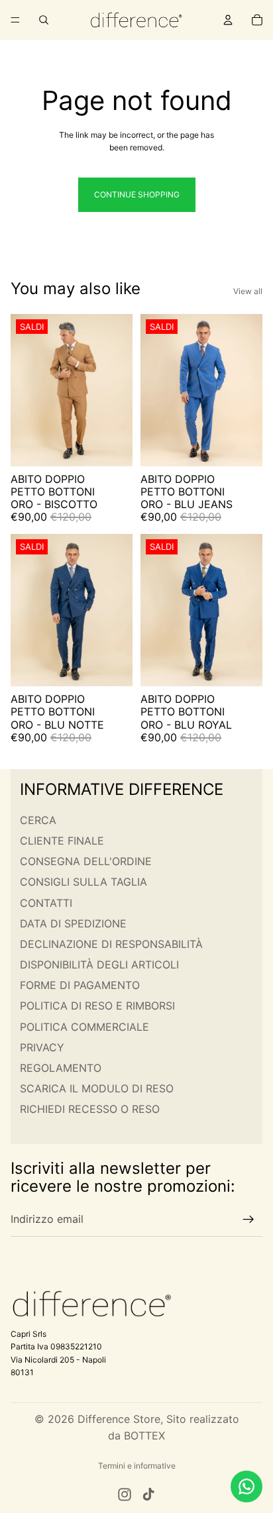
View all (247, 291)
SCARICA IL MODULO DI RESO (97, 1088)
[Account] (228, 19)
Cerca (38, 820)
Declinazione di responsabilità (111, 944)
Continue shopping (137, 194)
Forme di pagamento (80, 985)
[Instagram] (125, 1494)
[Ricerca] (43, 19)
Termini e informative (137, 1466)
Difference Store (119, 1419)
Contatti (46, 902)
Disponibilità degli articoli (99, 964)
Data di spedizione (73, 923)
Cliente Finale (62, 840)
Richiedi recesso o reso (90, 1109)
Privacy (42, 1047)
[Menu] (15, 20)
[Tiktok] (148, 1494)
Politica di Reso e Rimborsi (97, 1005)
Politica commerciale (84, 1026)
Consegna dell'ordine (86, 861)
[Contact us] (246, 1486)
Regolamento (60, 1067)
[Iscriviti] (248, 1219)
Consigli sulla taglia (83, 881)
